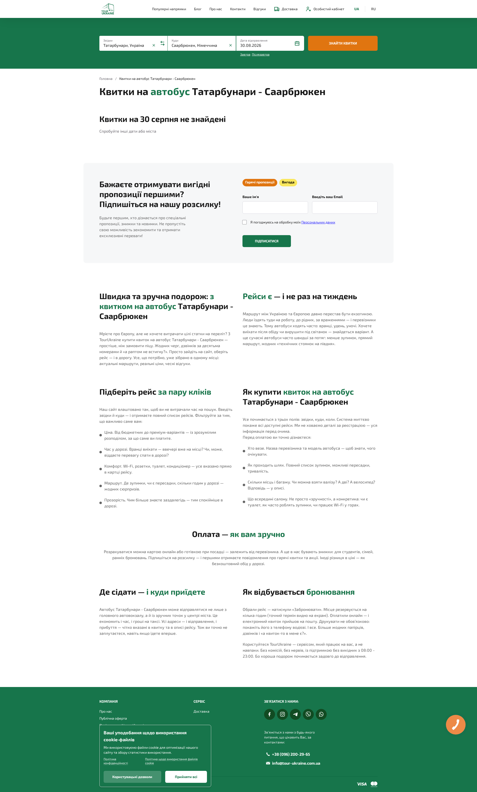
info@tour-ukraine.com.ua (296, 763)
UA (356, 9)
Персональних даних (318, 222)
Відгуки (259, 9)
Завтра (245, 54)
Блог (197, 9)
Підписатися (266, 241)
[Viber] (308, 714)
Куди (175, 40)
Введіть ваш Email (327, 197)
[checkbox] (244, 222)
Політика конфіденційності (116, 761)
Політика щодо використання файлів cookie (171, 761)
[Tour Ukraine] (107, 9)
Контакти (237, 9)
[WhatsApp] (321, 714)
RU (373, 9)
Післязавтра (261, 54)
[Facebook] (269, 714)
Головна (106, 78)
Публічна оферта (113, 718)
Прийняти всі (186, 777)
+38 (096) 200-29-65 (291, 754)
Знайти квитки (343, 43)
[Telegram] (295, 714)
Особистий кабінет (329, 9)
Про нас (215, 9)
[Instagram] (282, 714)
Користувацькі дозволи (132, 777)
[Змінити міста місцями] (162, 43)
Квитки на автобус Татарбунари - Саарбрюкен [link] (157, 78)
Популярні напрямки (169, 9)
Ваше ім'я (250, 197)
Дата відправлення (254, 40)
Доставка (290, 9)
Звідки (108, 40)
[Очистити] (154, 45)
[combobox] (127, 45)
